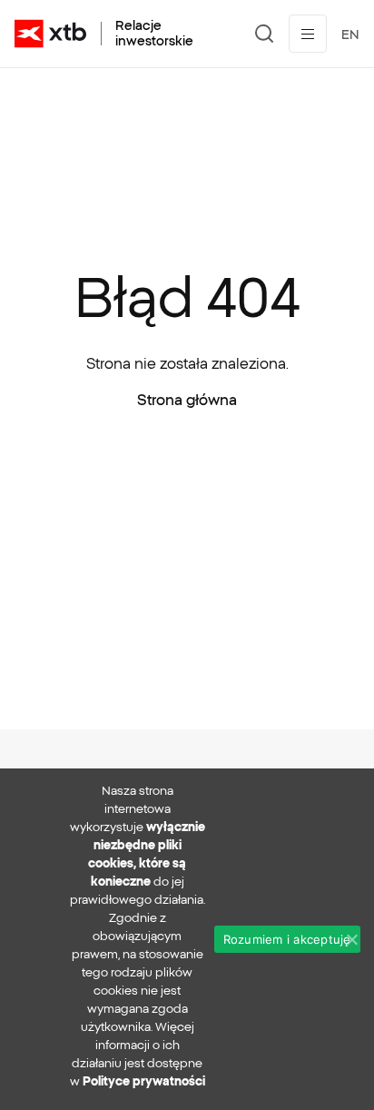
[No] (351, 939)
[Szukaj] (264, 34)
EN (350, 34)
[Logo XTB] (50, 33)
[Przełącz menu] (308, 34)
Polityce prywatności (144, 1081)
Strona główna (187, 399)
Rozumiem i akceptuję (287, 939)
